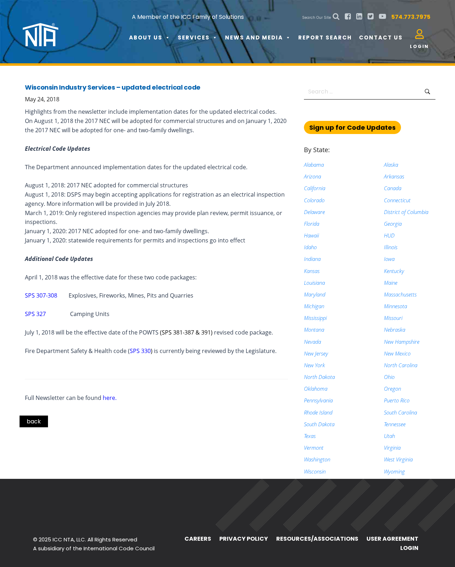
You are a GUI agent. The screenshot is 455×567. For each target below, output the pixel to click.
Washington (317, 459)
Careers (197, 539)
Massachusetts (400, 294)
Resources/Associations (317, 539)
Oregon (392, 388)
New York (314, 365)
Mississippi (315, 317)
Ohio (389, 376)
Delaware (314, 211)
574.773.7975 (410, 17)
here (109, 398)
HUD (389, 235)
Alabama (314, 164)
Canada (392, 188)
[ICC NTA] (76, 28)
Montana (314, 329)
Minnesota (395, 306)
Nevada (312, 341)
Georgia (393, 223)
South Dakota (319, 424)
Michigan (314, 306)
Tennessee (395, 424)
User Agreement (392, 539)
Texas (310, 435)
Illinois (390, 247)
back (34, 421)
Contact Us (381, 37)
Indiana (312, 258)
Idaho (310, 247)
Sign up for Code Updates (352, 127)
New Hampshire (401, 341)
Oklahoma (315, 388)
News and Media (254, 37)
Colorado (314, 200)
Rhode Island (318, 412)
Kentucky (394, 270)
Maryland (314, 294)
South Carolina (400, 412)
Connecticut (397, 200)
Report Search (325, 37)
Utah (389, 435)
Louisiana (314, 282)
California (314, 188)
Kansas (312, 270)
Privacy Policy (243, 539)
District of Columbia (406, 211)
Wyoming (394, 471)
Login (409, 548)
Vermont (313, 447)
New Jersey (316, 353)
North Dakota (319, 376)
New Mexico (397, 353)
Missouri (393, 317)
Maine (390, 282)
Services (194, 37)
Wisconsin (315, 471)
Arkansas (394, 176)
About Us (145, 37)
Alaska (391, 164)
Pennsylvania (318, 400)
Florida (311, 223)
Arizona (312, 176)
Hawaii (311, 235)
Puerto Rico (397, 400)
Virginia (392, 447)
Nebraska (394, 329)
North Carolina (400, 365)
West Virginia (398, 459)
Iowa (389, 258)
